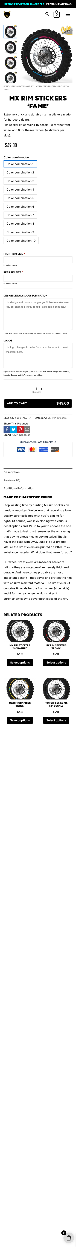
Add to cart (38, 403)
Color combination (16, 157)
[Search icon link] (47, 14)
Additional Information (19, 488)
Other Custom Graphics (22, 86)
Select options (20, 662)
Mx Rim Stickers (43, 86)
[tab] (38, 472)
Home (6, 86)
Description (12, 472)
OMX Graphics (21, 434)
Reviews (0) (12, 480)
